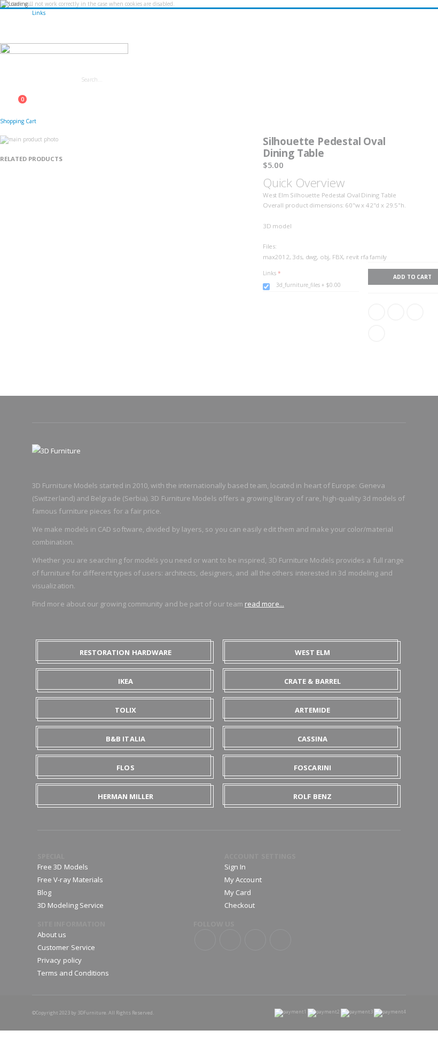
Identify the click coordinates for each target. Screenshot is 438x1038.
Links (38, 13)
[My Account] (3, 94)
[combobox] (170, 79)
